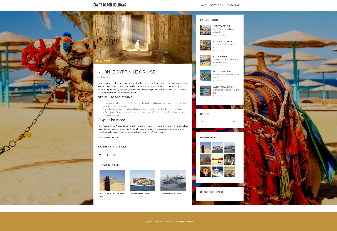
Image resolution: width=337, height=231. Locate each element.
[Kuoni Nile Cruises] (173, 180)
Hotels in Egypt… (223, 72)
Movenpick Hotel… (223, 41)
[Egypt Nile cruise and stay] (113, 180)
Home (203, 5)
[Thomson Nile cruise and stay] (217, 159)
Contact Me (233, 5)
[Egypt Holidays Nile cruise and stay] (205, 172)
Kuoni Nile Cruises (170, 193)
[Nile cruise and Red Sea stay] (229, 172)
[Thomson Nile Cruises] (205, 159)
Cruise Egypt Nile (140, 193)
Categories (216, 5)
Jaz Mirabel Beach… (224, 87)
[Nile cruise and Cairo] (229, 159)
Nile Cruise (104, 77)
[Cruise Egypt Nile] (143, 180)
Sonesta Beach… (222, 26)
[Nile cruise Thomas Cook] (217, 172)
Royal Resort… (222, 56)
